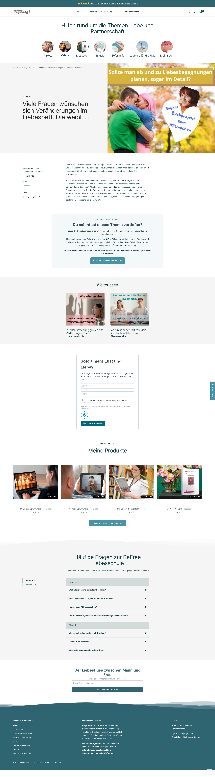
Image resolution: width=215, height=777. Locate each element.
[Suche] (190, 12)
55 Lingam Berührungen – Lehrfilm (35, 509)
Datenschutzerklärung (22, 733)
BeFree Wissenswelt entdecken (107, 260)
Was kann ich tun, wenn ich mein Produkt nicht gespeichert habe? (98, 615)
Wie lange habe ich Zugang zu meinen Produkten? (91, 598)
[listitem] (23, 197)
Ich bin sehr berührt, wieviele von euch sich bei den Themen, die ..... (128, 333)
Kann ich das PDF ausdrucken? (83, 607)
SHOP (78, 12)
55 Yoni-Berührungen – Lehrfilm (83, 509)
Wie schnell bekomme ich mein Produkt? (87, 633)
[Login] (195, 12)
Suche (16, 725)
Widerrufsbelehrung (22, 737)
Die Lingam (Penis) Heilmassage (131, 509)
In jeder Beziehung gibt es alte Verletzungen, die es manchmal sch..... (85, 333)
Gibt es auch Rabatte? (79, 641)
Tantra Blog (22, 68)
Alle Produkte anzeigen (107, 523)
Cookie (16, 749)
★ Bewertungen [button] (213, 391)
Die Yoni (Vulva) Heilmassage (179, 509)
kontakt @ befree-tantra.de (190, 737)
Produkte (30, 580)
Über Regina (106, 12)
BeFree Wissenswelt (22, 745)
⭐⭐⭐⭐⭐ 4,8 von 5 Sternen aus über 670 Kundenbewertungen (108, 3)
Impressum (18, 729)
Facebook (27, 96)
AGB (15, 741)
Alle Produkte (91, 12)
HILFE (118, 12)
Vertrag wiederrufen (22, 753)
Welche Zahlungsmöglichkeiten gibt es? (87, 650)
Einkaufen (31, 585)
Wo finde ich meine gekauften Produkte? (87, 590)
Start (15, 68)
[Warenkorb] (200, 12)
